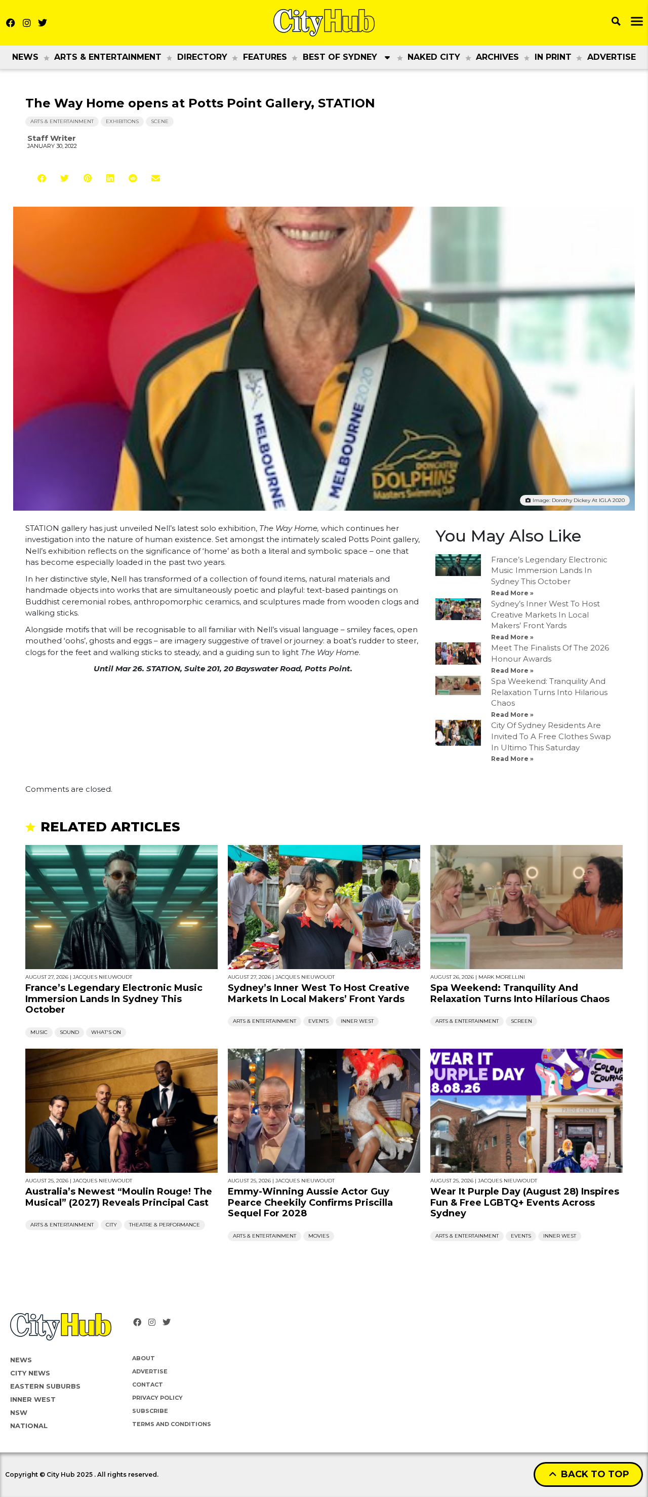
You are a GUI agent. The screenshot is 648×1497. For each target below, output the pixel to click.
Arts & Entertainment (107, 57)
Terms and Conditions (171, 1424)
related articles (110, 827)
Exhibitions (122, 121)
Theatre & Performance (164, 1224)
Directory (202, 57)
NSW (18, 1412)
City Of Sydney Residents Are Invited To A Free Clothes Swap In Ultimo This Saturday (551, 736)
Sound (69, 1032)
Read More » (512, 593)
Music (39, 1032)
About (143, 1358)
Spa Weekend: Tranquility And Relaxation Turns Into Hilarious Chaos (549, 692)
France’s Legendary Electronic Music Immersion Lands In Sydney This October (549, 570)
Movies (318, 1236)
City (111, 1224)
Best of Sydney (340, 57)
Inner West (357, 1021)
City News (30, 1373)
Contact (147, 1384)
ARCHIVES (497, 57)
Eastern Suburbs (45, 1386)
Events (318, 1021)
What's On (106, 1032)
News (25, 57)
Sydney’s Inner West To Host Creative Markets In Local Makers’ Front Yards (545, 614)
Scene (160, 121)
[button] (41, 178)
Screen (521, 1021)
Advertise (611, 57)
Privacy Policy (157, 1397)
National (29, 1426)
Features (265, 57)
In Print (553, 57)
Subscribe (150, 1410)
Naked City (434, 57)
